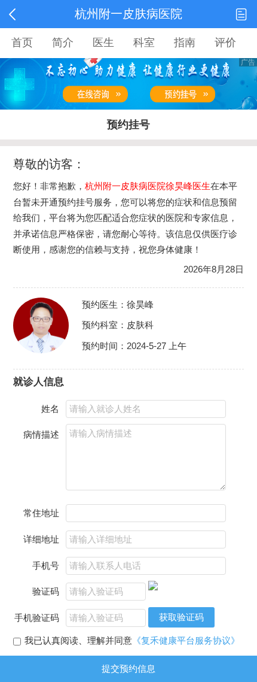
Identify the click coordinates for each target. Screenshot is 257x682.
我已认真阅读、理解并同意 (132, 640)
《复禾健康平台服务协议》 (186, 640)
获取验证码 (181, 617)
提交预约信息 (128, 668)
